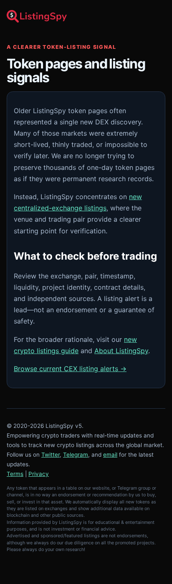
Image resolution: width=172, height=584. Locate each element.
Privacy (38, 473)
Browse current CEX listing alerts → (70, 368)
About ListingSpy (121, 350)
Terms (15, 473)
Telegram (75, 454)
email (110, 454)
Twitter (50, 454)
